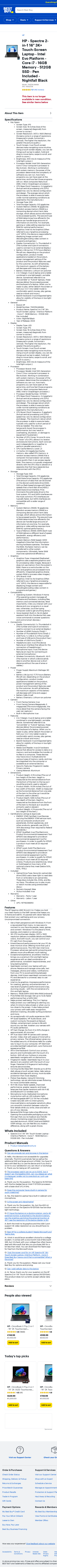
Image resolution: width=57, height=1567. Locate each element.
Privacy (27, 1552)
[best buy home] (8, 10)
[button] (10, 20)
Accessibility (7, 1552)
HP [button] (23, 35)
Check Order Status (11, 1474)
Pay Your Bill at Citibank (12, 1516)
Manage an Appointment (46, 1487)
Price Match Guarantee (12, 1487)
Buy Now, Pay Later (10, 1525)
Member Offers (41, 1520)
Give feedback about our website (40, 1544)
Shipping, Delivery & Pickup (14, 1479)
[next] (49, 1324)
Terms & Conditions (18, 1553)
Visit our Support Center (45, 1474)
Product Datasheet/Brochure (23, 1146)
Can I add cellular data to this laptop (23, 1269)
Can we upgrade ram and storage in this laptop (27, 1153)
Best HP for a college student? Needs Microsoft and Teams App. (28, 1233)
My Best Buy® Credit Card (13, 1511)
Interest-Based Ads (36, 1553)
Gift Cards (6, 1501)
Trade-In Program (10, 1496)
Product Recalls (9, 1492)
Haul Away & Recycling (45, 1496)
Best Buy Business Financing (14, 1529)
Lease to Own (8, 1520)
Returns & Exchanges (11, 1483)
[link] (16, 1332)
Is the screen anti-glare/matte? (20, 1201)
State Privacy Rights (46, 1554)
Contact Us (40, 1501)
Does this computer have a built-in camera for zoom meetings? (26, 1191)
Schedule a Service (43, 1483)
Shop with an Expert (44, 1479)
